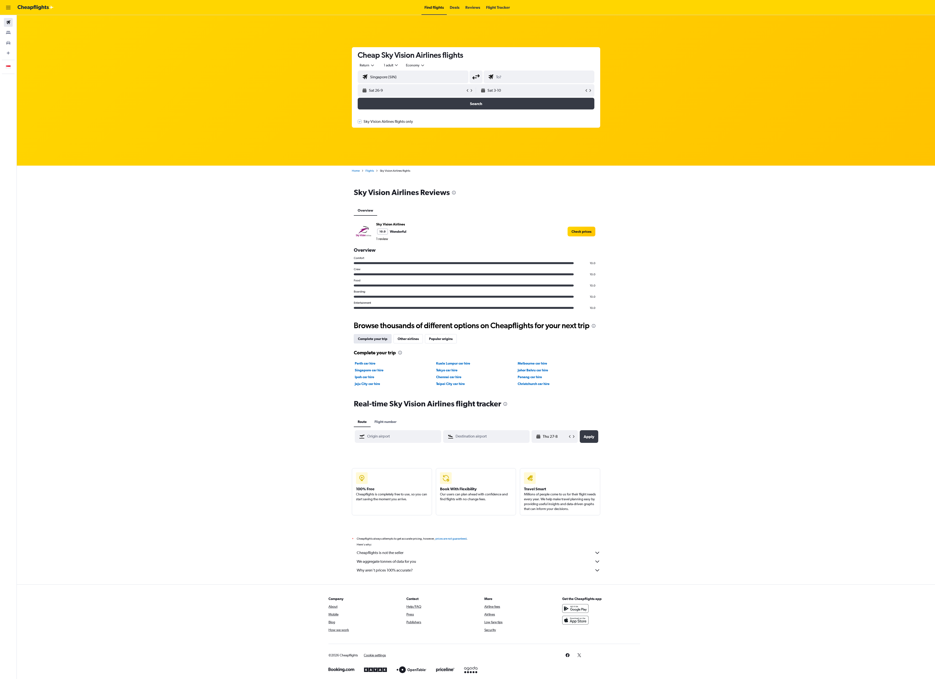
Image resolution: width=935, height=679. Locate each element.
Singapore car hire (369, 370)
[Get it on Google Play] (575, 608)
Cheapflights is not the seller (380, 552)
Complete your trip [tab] (372, 339)
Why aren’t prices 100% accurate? (385, 570)
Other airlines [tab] (408, 339)
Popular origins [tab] (441, 339)
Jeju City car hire (367, 384)
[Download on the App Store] (575, 620)
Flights (369, 170)
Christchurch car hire (534, 384)
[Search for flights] (8, 22)
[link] (581, 231)
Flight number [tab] (385, 422)
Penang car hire (530, 377)
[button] (8, 7)
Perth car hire (365, 363)
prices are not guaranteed (451, 538)
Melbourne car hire (532, 363)
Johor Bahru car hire (533, 370)
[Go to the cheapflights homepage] (36, 7)
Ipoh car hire (364, 377)
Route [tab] (362, 422)
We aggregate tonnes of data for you (386, 561)
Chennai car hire (448, 377)
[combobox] (367, 65)
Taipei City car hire (450, 384)
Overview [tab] (365, 210)
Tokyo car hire (447, 370)
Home (356, 170)
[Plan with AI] (8, 53)
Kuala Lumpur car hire (453, 363)
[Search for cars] (8, 43)
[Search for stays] (8, 32)
